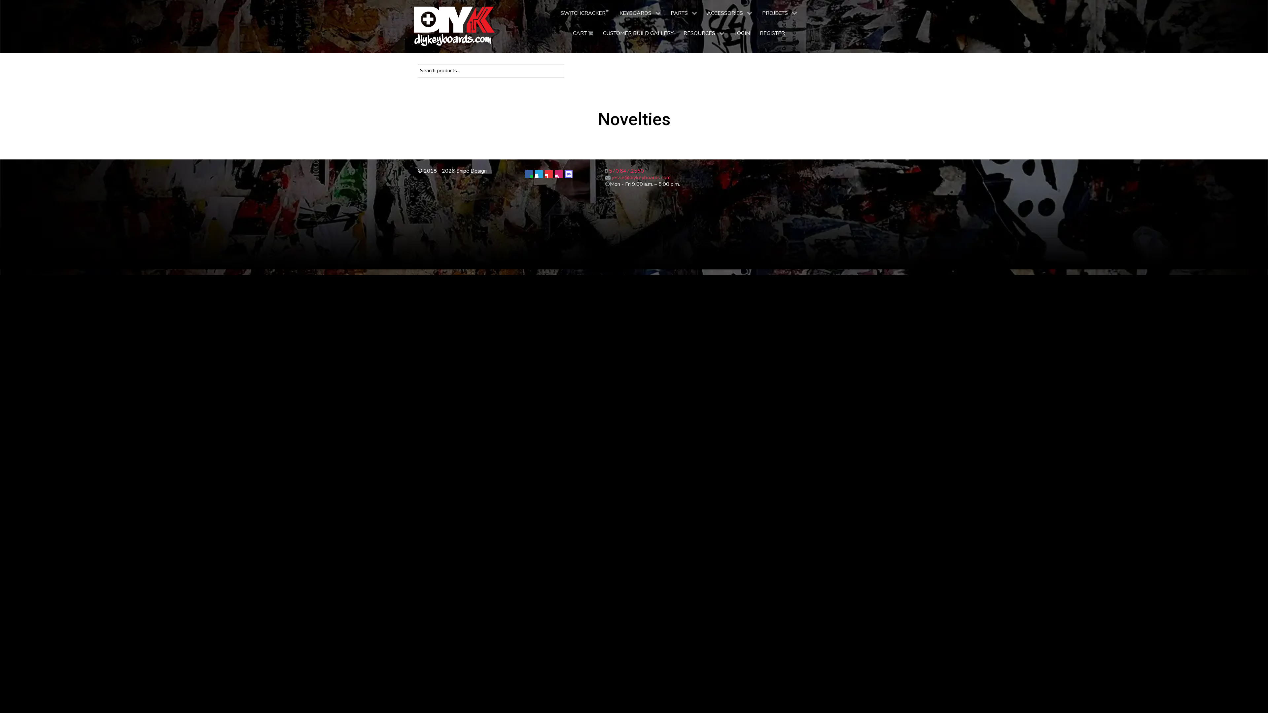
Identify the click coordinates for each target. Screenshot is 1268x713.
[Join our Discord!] (569, 174)
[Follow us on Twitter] (539, 174)
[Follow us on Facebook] (529, 174)
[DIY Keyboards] (454, 26)
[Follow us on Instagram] (559, 174)
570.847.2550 (626, 171)
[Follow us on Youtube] (549, 174)
